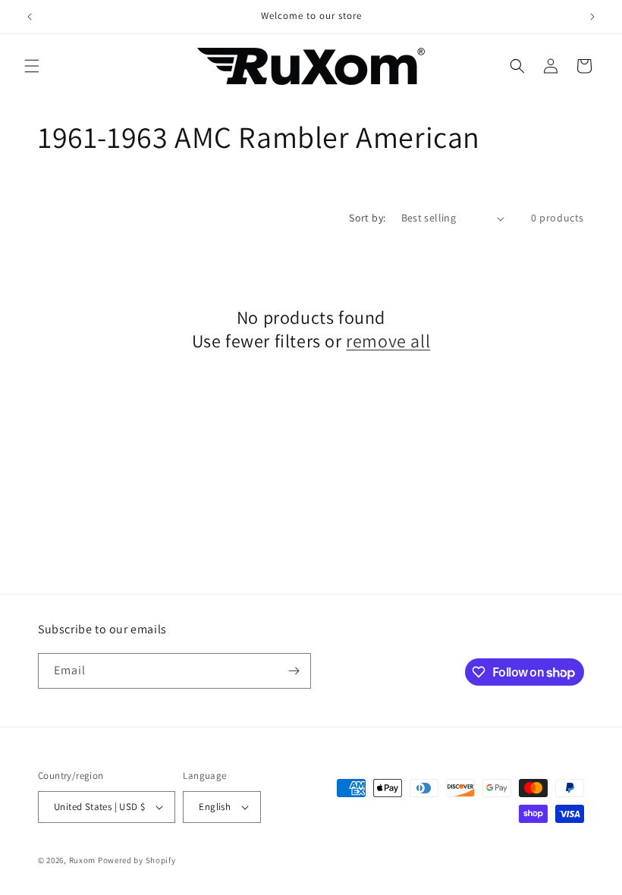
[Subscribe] (293, 671)
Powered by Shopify (137, 860)
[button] (32, 66)
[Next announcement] (592, 16)
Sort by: (367, 218)
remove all (388, 341)
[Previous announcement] (29, 16)
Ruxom (82, 860)
